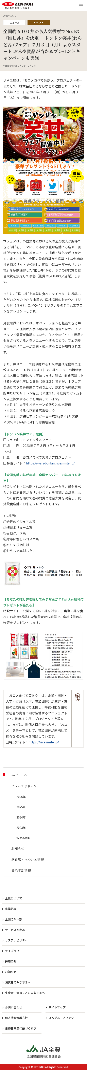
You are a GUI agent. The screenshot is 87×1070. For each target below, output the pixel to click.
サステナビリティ (16, 940)
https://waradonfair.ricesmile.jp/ (50, 463)
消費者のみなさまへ (18, 982)
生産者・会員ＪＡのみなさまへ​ (25, 993)
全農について (13, 898)
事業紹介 (10, 909)
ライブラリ (12, 951)
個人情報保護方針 (16, 1018)
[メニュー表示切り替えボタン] (81, 6)
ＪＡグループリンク (61, 1018)
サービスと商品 (15, 930)
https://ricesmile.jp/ (44, 742)
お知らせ (10, 972)
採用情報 (10, 961)
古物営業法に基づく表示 (20, 1028)
